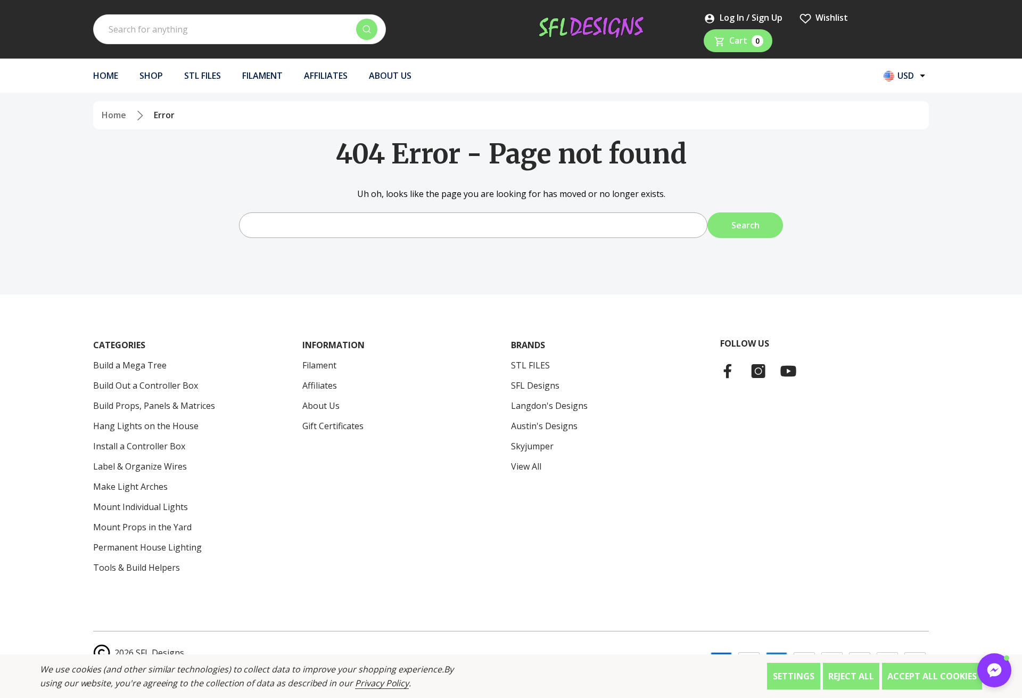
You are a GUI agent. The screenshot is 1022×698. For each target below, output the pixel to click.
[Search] (366, 29)
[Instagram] (758, 371)
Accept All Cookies (932, 676)
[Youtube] (788, 371)
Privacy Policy (382, 683)
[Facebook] (728, 371)
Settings (793, 676)
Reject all (851, 676)
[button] (994, 670)
